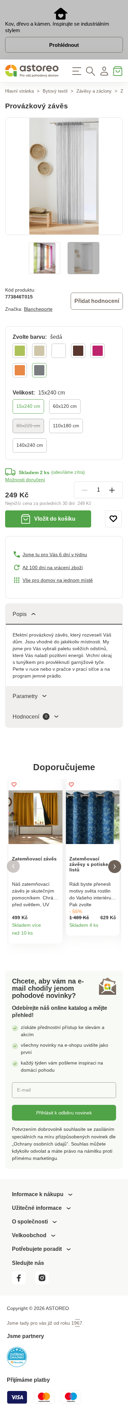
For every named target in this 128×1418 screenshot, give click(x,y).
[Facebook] (23, 1283)
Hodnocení (30, 717)
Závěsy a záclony (94, 91)
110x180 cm (66, 425)
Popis (20, 614)
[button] (13, 866)
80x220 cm (28, 425)
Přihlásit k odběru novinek (64, 1112)
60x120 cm (65, 406)
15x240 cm (28, 406)
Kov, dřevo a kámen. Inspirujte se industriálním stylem (57, 27)
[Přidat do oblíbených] (113, 518)
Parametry (25, 696)
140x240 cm (29, 445)
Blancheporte (38, 309)
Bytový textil (55, 91)
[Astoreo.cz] (32, 70)
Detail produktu (55, 936)
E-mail (24, 1090)
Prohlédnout (64, 45)
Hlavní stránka (19, 91)
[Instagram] (45, 1283)
